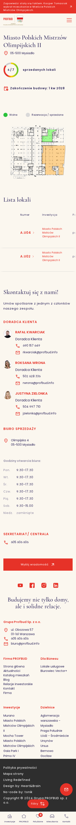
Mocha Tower (13, 736)
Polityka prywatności (20, 768)
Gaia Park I (11, 751)
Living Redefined (16, 780)
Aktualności (11, 671)
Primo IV (9, 756)
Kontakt (9, 688)
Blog (6, 680)
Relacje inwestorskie (18, 684)
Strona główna (13, 666)
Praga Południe (51, 731)
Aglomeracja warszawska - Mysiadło (50, 720)
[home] (13, 20)
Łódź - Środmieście (55, 736)
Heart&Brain (31, 786)
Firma (7, 693)
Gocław (46, 756)
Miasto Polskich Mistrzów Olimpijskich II (18, 726)
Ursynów (47, 741)
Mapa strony (13, 774)
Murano (9, 715)
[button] (68, 20)
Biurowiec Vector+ (54, 671)
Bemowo (47, 751)
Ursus (44, 746)
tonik (28, 792)
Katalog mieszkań (16, 675)
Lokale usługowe (52, 666)
